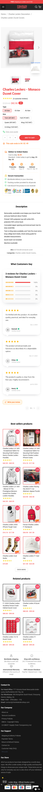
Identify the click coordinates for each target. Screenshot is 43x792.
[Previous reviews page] (27, 408)
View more (21, 569)
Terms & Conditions (8, 715)
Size (4, 114)
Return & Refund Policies (10, 742)
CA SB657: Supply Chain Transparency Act (17, 725)
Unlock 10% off (5, 782)
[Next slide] (38, 47)
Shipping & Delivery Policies (11, 736)
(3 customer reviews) (20, 99)
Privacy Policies (7, 719)
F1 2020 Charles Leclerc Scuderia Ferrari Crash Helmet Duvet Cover (11, 605)
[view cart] (39, 6)
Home (3, 14)
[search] (36, 6)
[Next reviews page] (38, 408)
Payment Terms (7, 739)
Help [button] (38, 789)
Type (4, 107)
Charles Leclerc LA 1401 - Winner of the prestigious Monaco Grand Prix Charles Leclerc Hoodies (11, 491)
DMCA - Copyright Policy (10, 722)
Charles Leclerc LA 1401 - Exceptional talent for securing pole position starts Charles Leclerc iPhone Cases (31, 452)
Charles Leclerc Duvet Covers (12, 18)
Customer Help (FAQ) (9, 748)
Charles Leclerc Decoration (19, 14)
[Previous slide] (4, 47)
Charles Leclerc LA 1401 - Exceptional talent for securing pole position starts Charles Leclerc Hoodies (11, 452)
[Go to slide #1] (15, 80)
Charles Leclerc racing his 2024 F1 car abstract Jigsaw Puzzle (31, 489)
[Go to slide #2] (27, 80)
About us (5, 712)
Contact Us (6, 745)
